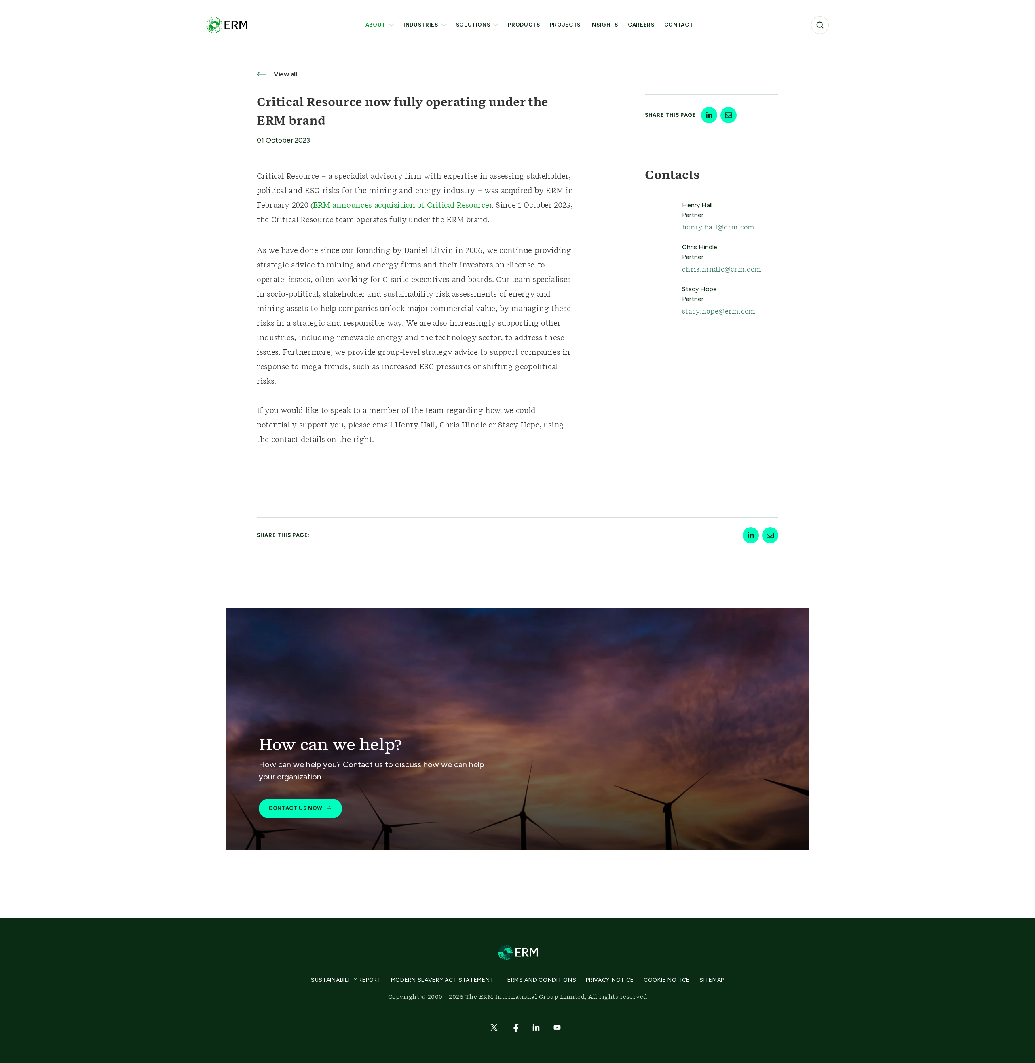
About (375, 25)
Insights (604, 25)
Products (524, 25)
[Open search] (820, 25)
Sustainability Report (346, 980)
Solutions (473, 25)
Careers (641, 25)
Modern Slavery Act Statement (442, 980)
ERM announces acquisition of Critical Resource (401, 205)
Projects (565, 25)
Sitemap (711, 980)
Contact (678, 25)
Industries (420, 25)
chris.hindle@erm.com (721, 269)
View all (284, 74)
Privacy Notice (610, 980)
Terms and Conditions (539, 980)
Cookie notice (667, 980)
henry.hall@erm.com (718, 227)
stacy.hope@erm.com (719, 311)
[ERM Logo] (226, 24)
